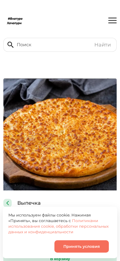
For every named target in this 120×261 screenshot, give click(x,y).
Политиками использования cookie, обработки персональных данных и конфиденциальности (58, 226)
